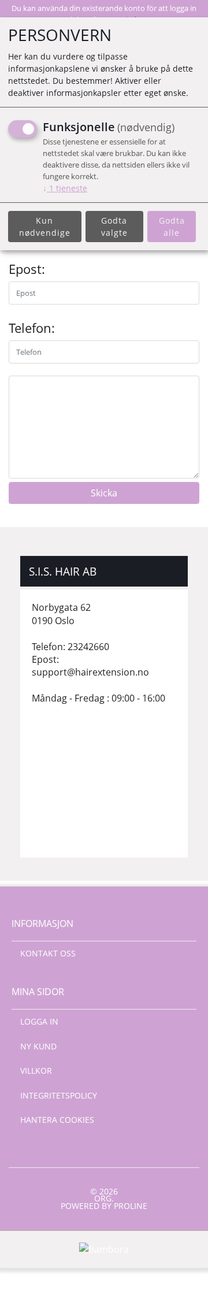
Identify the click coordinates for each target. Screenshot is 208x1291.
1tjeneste (65, 188)
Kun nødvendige (44, 226)
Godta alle (172, 226)
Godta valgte (114, 226)
